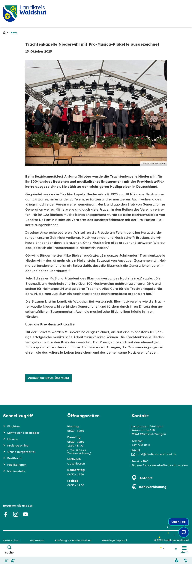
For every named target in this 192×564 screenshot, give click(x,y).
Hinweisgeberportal (114, 540)
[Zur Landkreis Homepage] (10, 13)
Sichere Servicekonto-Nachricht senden (159, 465)
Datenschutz (11, 540)
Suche (9, 552)
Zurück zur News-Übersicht (48, 378)
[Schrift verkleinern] (6, 560)
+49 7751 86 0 (140, 445)
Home (4, 33)
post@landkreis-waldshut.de (156, 454)
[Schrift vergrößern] (13, 560)
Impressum (37, 540)
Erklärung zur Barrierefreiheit (73, 540)
